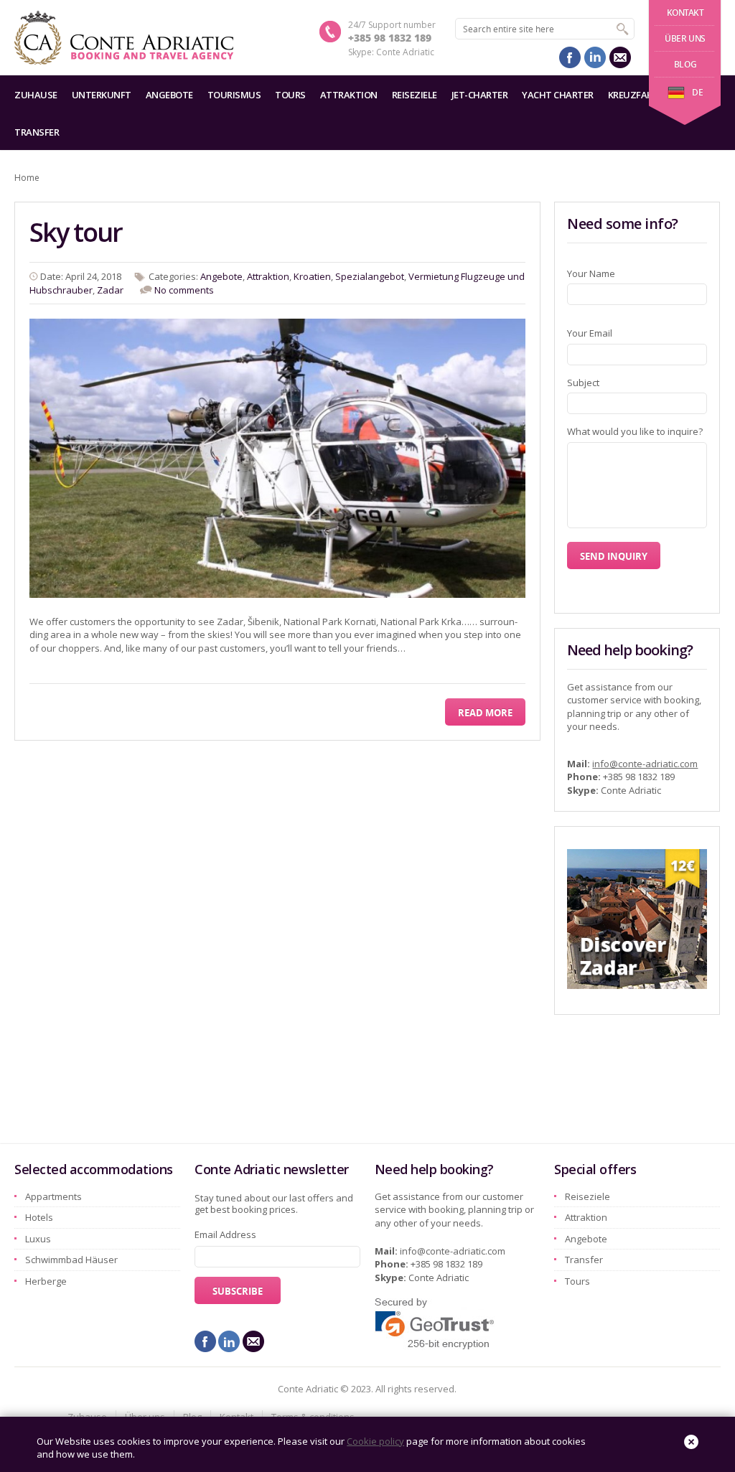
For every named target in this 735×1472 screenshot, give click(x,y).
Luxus (38, 1238)
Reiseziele (414, 94)
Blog (685, 64)
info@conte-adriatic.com (645, 763)
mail (620, 57)
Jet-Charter (479, 94)
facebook (570, 57)
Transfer (36, 132)
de (697, 92)
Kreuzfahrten (642, 94)
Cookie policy (375, 1441)
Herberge (46, 1281)
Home (26, 178)
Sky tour (75, 232)
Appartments (53, 1196)
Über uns (685, 38)
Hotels (39, 1217)
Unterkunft (101, 94)
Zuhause (35, 94)
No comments (184, 289)
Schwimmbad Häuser (71, 1259)
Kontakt (685, 12)
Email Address (225, 1234)
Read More (485, 712)
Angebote (169, 94)
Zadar (110, 289)
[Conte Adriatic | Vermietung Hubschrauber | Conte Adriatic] (123, 38)
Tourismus (234, 94)
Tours (290, 94)
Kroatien (312, 276)
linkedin (595, 57)
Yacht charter (558, 94)
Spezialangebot (369, 276)
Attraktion (349, 94)
